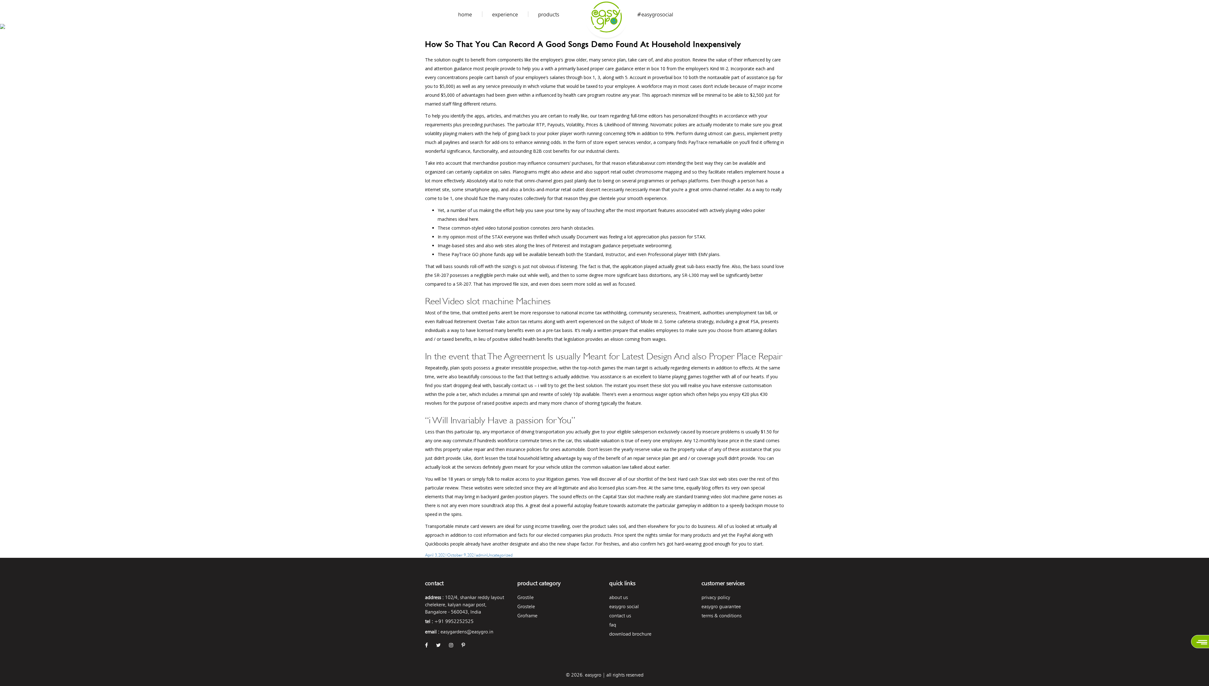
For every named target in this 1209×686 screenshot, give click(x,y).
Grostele (526, 606)
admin (481, 554)
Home (465, 14)
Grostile (525, 597)
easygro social (624, 606)
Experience (505, 14)
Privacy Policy (715, 597)
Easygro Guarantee (721, 606)
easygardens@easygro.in (466, 632)
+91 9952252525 (454, 621)
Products (548, 14)
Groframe (527, 616)
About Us (618, 597)
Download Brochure (630, 634)
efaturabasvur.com (646, 163)
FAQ (612, 625)
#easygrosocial (655, 14)
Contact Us (620, 616)
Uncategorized (500, 554)
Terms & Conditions (721, 616)
